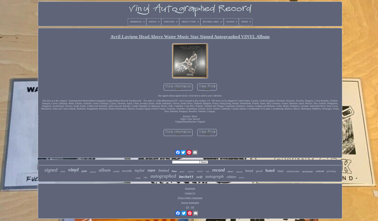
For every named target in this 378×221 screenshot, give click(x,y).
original (190, 171)
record (218, 170)
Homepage (190, 188)
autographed (163, 176)
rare (151, 170)
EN (187, 207)
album (104, 170)
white (62, 171)
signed (50, 170)
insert (230, 171)
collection (239, 172)
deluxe (241, 177)
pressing (331, 171)
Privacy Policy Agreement (190, 198)
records (127, 171)
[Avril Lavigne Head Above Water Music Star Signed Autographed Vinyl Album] (190, 61)
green (182, 172)
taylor (140, 170)
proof (259, 171)
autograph (214, 176)
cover (200, 171)
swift (199, 177)
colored (320, 171)
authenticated (293, 171)
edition (231, 177)
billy (146, 177)
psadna (138, 178)
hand (270, 170)
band (249, 171)
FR (192, 207)
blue (174, 171)
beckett (186, 177)
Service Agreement (190, 202)
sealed (116, 171)
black (281, 171)
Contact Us (190, 193)
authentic (93, 172)
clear (207, 172)
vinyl (73, 170)
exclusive (307, 171)
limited (163, 170)
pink (84, 171)
